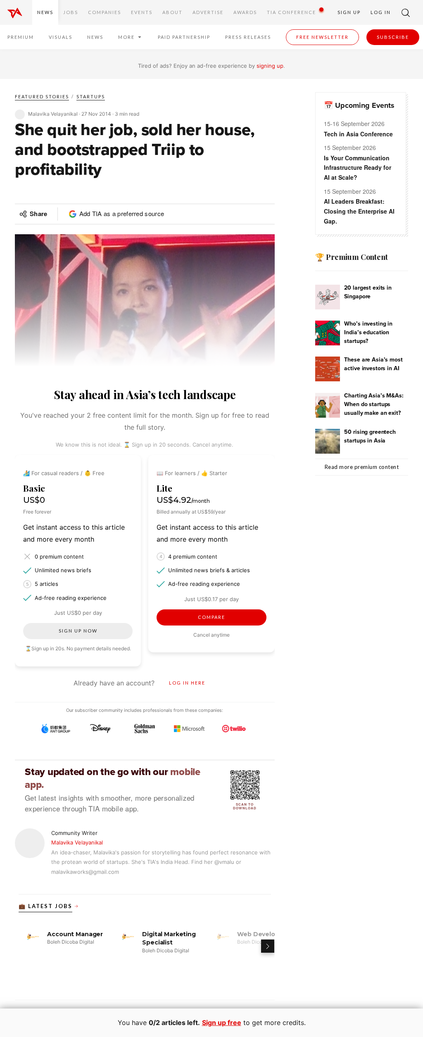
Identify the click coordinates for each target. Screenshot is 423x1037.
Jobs (70, 12)
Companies (104, 12)
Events (141, 12)
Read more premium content (362, 467)
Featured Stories (42, 96)
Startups (90, 96)
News (45, 12)
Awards (245, 12)
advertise (207, 12)
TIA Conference (291, 12)
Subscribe (393, 37)
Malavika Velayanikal (77, 842)
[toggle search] (406, 12)
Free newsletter (322, 37)
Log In (381, 12)
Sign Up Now (78, 630)
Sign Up (349, 12)
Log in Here (187, 682)
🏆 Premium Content (351, 257)
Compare (211, 617)
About (172, 12)
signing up (270, 65)
